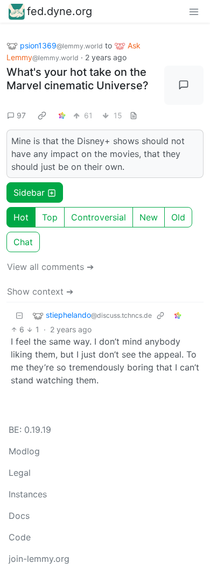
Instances (28, 494)
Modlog (24, 451)
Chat (23, 242)
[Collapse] (19, 315)
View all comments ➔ (50, 266)
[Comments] (184, 85)
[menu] (193, 11)
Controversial (98, 217)
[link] (42, 115)
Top (50, 217)
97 (21, 115)
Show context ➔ (40, 291)
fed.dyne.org (59, 11)
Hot (21, 217)
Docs (19, 515)
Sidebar (29, 192)
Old (178, 217)
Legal (20, 472)
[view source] (133, 115)
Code (20, 537)
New (148, 217)
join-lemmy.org (39, 558)
